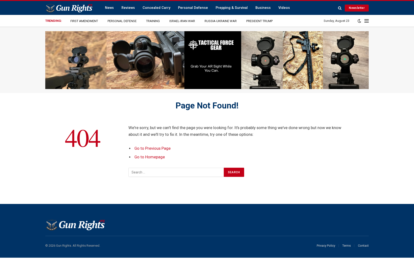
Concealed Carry (156, 8)
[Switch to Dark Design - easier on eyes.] (359, 21)
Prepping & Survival (232, 8)
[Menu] (366, 21)
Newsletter (357, 8)
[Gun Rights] (69, 7)
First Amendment (84, 21)
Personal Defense (193, 8)
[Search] (340, 8)
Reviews (128, 8)
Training (153, 21)
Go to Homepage (149, 157)
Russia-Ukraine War (221, 21)
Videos (284, 8)
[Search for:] (176, 172)
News (109, 8)
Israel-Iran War (182, 21)
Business (263, 8)
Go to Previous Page (152, 148)
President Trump (259, 21)
